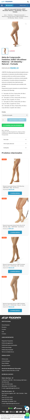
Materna (20, 131)
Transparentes (5, 134)
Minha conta (5, 359)
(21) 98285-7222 (12, 401)
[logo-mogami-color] (6, 2)
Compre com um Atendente (13, 125)
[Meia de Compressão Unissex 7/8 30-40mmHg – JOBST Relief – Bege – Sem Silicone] (15, 172)
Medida (4, 112)
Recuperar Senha (6, 365)
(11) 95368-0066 (12, 386)
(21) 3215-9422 (9, 399)
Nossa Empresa (5, 325)
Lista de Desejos (6, 361)
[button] (28, 2)
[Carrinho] (27, 5)
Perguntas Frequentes (7, 340)
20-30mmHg (10, 131)
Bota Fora (10, 15)
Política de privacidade (7, 349)
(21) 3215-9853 (9, 397)
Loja (3, 331)
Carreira (4, 329)
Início (5, 15)
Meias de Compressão (19, 15)
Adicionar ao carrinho (16, 120)
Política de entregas (7, 347)
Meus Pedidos (5, 363)
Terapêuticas (22, 133)
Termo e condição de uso (8, 351)
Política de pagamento (7, 343)
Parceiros (4, 327)
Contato (4, 333)
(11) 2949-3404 (9, 384)
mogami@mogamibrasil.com (12, 388)
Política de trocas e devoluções (9, 345)
